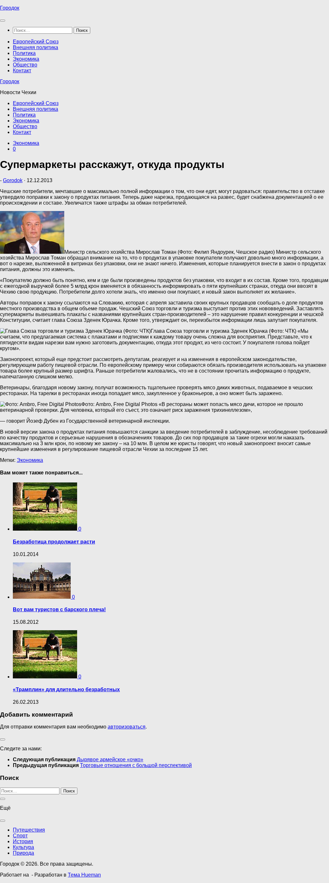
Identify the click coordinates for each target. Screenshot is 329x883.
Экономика (26, 59)
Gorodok (12, 180)
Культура (23, 847)
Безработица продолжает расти (54, 541)
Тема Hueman (84, 875)
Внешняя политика (35, 47)
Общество (25, 64)
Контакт (22, 70)
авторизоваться (127, 726)
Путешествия (29, 830)
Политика (24, 53)
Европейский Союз (35, 41)
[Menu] (2, 21)
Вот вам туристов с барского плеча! (59, 609)
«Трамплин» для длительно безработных (66, 689)
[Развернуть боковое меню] (2, 739)
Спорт (20, 835)
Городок (9, 8)
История (23, 841)
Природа (23, 853)
